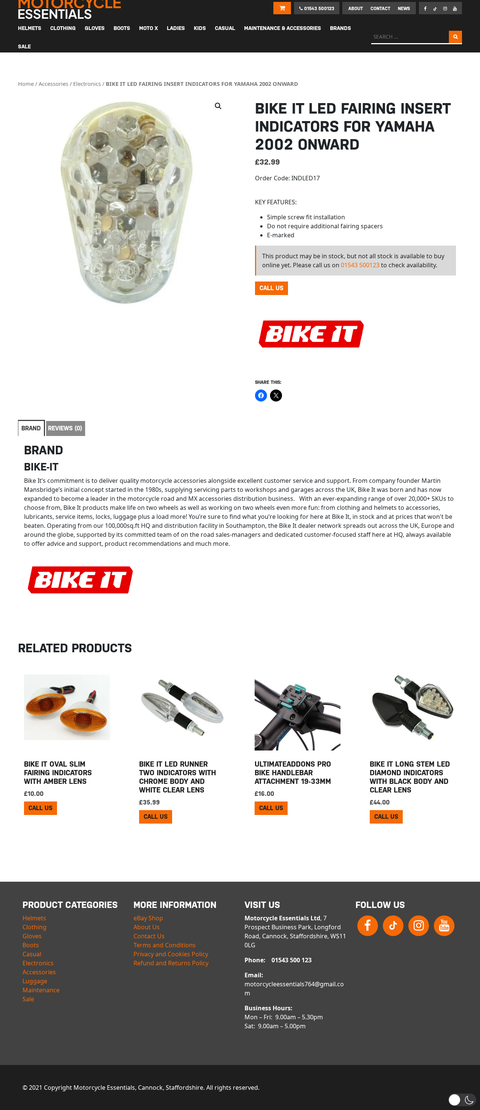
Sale (28, 999)
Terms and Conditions (165, 945)
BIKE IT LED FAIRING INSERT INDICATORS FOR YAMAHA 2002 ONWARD (202, 83)
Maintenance (41, 990)
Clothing (34, 927)
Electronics (87, 83)
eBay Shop (148, 918)
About (355, 8)
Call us (272, 288)
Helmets (34, 918)
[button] (218, 106)
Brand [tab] (31, 428)
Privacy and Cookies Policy (171, 954)
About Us (147, 927)
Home (26, 83)
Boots (30, 945)
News (404, 8)
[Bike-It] (311, 339)
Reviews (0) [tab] (65, 428)
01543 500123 (318, 8)
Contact (380, 8)
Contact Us (149, 936)
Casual (31, 954)
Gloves (32, 936)
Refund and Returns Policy (171, 963)
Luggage (34, 981)
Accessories (53, 83)
